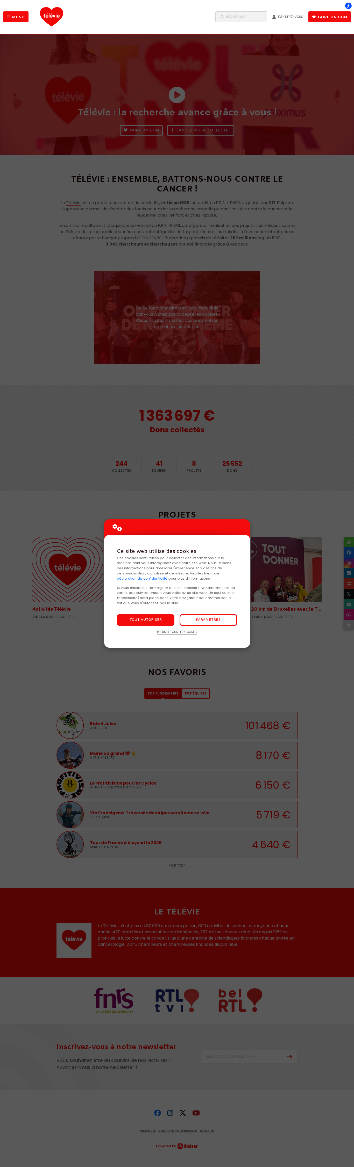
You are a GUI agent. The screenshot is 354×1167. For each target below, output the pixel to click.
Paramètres (208, 620)
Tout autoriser (146, 620)
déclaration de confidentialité (142, 578)
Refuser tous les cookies (177, 632)
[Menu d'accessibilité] (348, 6)
